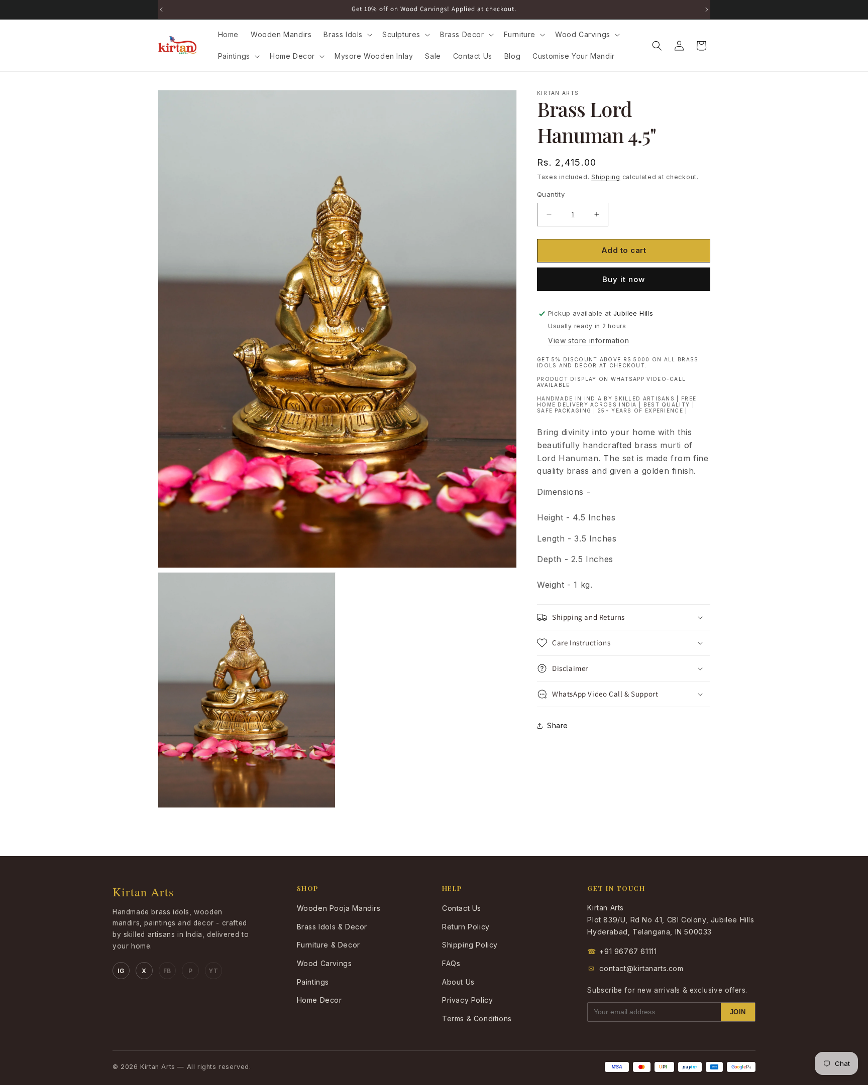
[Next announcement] (707, 9)
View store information (588, 341)
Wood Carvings (324, 963)
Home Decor (319, 1000)
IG (121, 971)
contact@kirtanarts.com (636, 968)
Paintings (313, 982)
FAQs (451, 963)
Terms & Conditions (477, 1018)
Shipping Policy (470, 944)
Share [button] (557, 725)
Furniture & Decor (328, 944)
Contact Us (461, 908)
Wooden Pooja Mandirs (339, 908)
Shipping (605, 177)
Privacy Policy (467, 1000)
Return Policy (466, 926)
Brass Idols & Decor (332, 926)
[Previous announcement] (161, 9)
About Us (458, 982)
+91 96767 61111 (622, 951)
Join (738, 1012)
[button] (346, 34)
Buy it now (623, 279)
